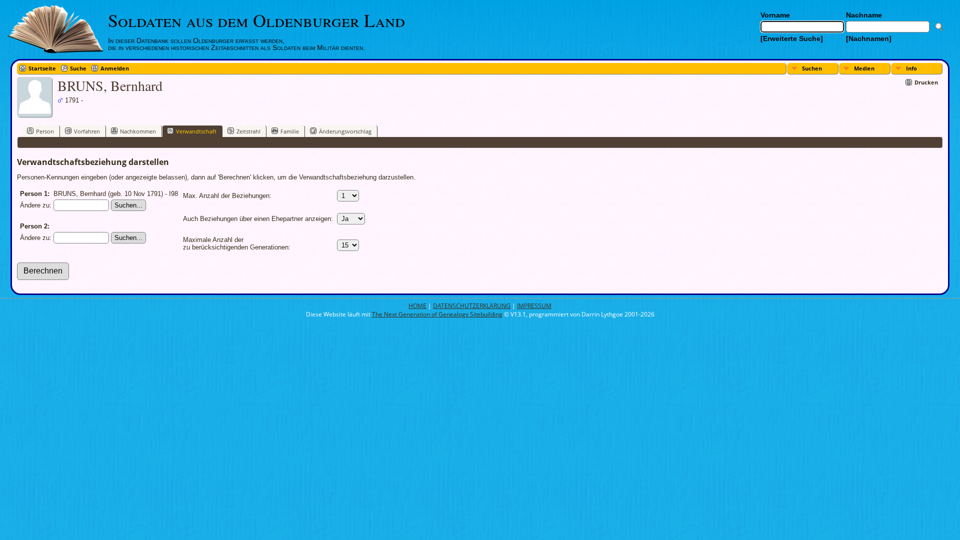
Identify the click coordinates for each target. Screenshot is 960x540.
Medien (864, 68)
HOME (417, 306)
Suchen (812, 68)
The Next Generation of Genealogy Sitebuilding (437, 314)
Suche (78, 68)
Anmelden (114, 68)
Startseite (42, 68)
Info (911, 68)
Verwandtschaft (196, 131)
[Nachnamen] (869, 38)
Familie (289, 131)
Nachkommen (138, 131)
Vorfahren (87, 131)
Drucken (926, 82)
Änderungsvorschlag (345, 131)
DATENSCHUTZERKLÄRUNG (471, 306)
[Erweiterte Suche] (791, 38)
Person (45, 131)
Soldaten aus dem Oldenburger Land (256, 20)
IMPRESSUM (534, 306)
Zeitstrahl (248, 131)
